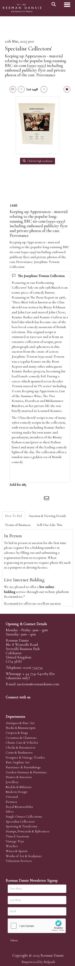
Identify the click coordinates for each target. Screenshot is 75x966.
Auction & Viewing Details (47, 516)
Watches (12, 846)
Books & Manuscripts (20, 728)
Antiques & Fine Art (20, 723)
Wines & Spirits (17, 851)
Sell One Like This (49, 525)
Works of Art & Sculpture (24, 856)
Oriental (12, 797)
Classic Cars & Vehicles (22, 742)
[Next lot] (44, 89)
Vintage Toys (15, 841)
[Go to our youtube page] (33, 704)
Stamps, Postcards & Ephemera (27, 831)
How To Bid (13, 516)
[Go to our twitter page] (17, 704)
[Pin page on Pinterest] (31, 499)
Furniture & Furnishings (23, 767)
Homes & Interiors (19, 777)
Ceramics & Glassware (21, 738)
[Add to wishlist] (67, 89)
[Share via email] (47, 499)
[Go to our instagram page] (39, 499)
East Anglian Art (18, 762)
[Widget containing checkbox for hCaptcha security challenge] (37, 925)
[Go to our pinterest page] (25, 704)
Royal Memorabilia (19, 807)
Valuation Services (19, 861)
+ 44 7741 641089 (35, 673)
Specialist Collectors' (28, 48)
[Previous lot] (21, 89)
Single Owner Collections (24, 816)
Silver (10, 811)
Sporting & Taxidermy (22, 826)
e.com (38, 684)
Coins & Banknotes (19, 752)
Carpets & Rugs (17, 733)
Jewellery (12, 782)
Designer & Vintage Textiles (25, 757)
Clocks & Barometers (20, 747)
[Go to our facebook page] (9, 704)
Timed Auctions (17, 836)
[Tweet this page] (23, 499)
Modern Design (16, 792)
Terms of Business (17, 525)
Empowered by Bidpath (38, 962)
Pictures (11, 802)
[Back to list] (13, 89)
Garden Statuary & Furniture (26, 772)
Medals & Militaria (19, 787)
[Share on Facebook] (15, 499)
